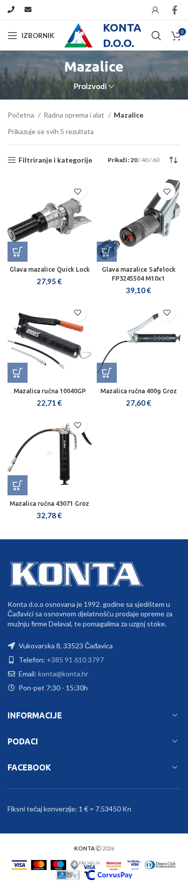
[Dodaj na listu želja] (78, 191)
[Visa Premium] (85, 864)
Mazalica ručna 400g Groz (138, 390)
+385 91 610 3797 (75, 659)
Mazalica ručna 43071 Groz (49, 503)
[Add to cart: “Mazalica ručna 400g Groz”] (107, 373)
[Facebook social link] (174, 10)
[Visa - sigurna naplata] (20, 864)
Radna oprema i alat (75, 115)
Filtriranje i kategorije (55, 160)
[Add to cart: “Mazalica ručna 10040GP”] (18, 373)
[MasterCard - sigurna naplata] (39, 864)
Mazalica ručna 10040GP (50, 390)
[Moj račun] (155, 10)
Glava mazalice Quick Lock (50, 269)
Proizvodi (90, 86)
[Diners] (160, 864)
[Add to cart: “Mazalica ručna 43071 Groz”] (18, 485)
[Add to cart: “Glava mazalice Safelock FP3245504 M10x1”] (107, 252)
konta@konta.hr (63, 673)
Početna (22, 115)
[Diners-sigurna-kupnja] (68, 874)
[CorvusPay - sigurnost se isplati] (108, 874)
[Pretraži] (156, 36)
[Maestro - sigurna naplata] (58, 864)
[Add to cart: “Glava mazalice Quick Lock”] (18, 252)
